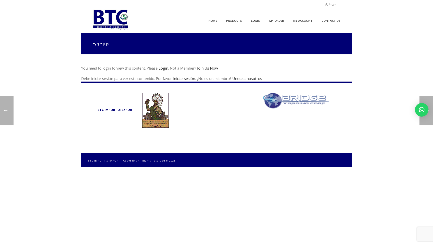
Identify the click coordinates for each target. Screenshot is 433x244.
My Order (276, 21)
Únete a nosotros (247, 78)
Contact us (331, 21)
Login (332, 4)
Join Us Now (207, 68)
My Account (303, 21)
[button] (421, 110)
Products (234, 21)
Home (212, 21)
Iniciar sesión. (185, 78)
